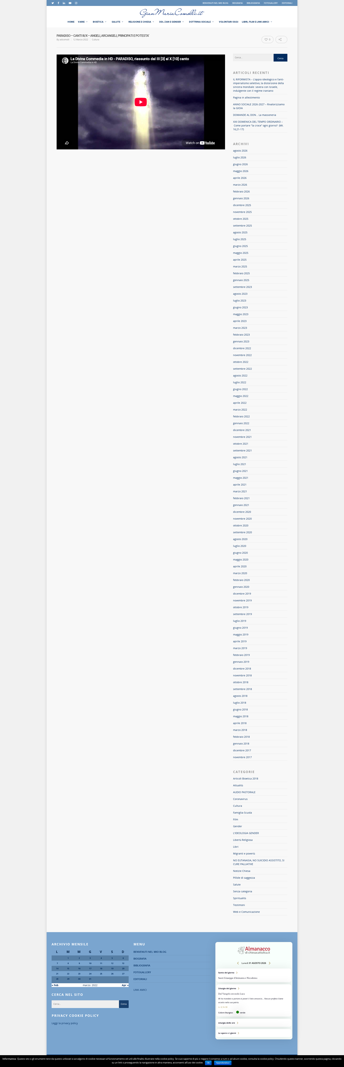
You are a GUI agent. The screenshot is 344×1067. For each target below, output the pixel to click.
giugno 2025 (240, 246)
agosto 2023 (240, 293)
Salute (237, 884)
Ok (208, 1063)
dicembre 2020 (242, 512)
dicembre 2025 (242, 205)
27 (123, 973)
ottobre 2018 (240, 682)
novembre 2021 (242, 437)
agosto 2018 (240, 696)
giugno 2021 (240, 471)
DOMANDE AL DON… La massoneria (254, 115)
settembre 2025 (242, 225)
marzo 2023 (240, 327)
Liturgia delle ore (253, 1023)
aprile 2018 (240, 723)
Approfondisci (223, 1063)
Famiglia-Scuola (242, 812)
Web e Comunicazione (246, 911)
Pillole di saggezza (244, 877)
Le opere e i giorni (253, 1033)
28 (57, 979)
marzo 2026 (240, 184)
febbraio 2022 (241, 416)
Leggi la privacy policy (65, 1023)
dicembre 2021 (242, 430)
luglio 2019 (239, 621)
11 (101, 963)
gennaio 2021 (241, 505)
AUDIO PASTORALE (244, 792)
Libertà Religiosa (243, 840)
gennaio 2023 (241, 341)
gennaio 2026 (241, 198)
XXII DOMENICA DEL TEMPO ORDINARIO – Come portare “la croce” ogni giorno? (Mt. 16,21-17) (258, 125)
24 (90, 973)
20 (123, 968)
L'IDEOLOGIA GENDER (246, 833)
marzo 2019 (240, 648)
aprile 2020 (240, 566)
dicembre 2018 (242, 668)
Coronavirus (240, 799)
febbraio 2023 (241, 334)
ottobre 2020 (240, 525)
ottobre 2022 (240, 362)
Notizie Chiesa (241, 871)
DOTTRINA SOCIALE (200, 21)
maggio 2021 (240, 477)
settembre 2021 (242, 450)
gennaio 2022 (241, 423)
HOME (71, 21)
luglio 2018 (239, 702)
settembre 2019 (242, 614)
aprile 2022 (240, 402)
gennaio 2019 (241, 661)
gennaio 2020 (241, 586)
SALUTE (116, 21)
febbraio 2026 (241, 191)
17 (90, 968)
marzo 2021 (240, 491)
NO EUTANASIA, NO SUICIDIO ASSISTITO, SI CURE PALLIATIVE (258, 862)
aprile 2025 (240, 259)
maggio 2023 (240, 314)
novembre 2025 (242, 212)
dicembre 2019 (242, 593)
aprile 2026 (240, 178)
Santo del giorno (253, 975)
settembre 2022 (242, 368)
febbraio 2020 (241, 580)
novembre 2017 (242, 757)
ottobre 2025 (240, 218)
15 (68, 968)
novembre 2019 (242, 600)
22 (68, 973)
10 (90, 963)
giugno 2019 (240, 627)
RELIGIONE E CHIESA (139, 21)
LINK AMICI (140, 989)
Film (235, 819)
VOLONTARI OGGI (228, 21)
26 (112, 973)
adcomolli (64, 39)
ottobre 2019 (240, 607)
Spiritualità (239, 898)
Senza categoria (242, 891)
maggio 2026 (240, 171)
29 (68, 979)
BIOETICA (98, 21)
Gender (237, 826)
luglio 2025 (239, 239)
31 (90, 979)
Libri (235, 846)
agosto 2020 (240, 539)
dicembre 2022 (242, 348)
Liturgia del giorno (253, 1000)
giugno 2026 (240, 164)
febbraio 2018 (241, 736)
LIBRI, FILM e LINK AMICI (255, 21)
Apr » (125, 985)
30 (79, 979)
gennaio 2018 (241, 743)
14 (57, 968)
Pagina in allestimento (246, 97)
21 (57, 973)
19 (112, 968)
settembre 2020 (242, 532)
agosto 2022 (240, 375)
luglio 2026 (239, 157)
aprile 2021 (240, 484)
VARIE (81, 21)
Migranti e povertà (244, 853)
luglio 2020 (239, 546)
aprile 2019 (240, 641)
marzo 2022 (240, 409)
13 (123, 963)
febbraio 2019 (241, 655)
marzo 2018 (240, 730)
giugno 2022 (240, 389)
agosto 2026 (240, 150)
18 (101, 968)
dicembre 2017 (242, 750)
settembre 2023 (242, 287)
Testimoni (239, 905)
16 (79, 968)
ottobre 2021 (240, 443)
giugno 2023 (240, 307)
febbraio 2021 (241, 498)
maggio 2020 (240, 559)
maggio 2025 (240, 253)
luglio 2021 (239, 464)
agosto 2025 (240, 232)
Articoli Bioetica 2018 (245, 778)
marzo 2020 (240, 573)
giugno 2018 (240, 709)
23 (79, 973)
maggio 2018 (240, 716)
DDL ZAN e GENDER (170, 21)
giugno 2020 (240, 552)
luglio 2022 (239, 382)
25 (101, 973)
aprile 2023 (240, 321)
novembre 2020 (242, 518)
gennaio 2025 (241, 280)
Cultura (95, 39)
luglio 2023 (239, 300)
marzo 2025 (240, 266)
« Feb (55, 985)
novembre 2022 (242, 355)
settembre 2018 (242, 689)
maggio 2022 (240, 396)
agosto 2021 (240, 457)
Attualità (238, 785)
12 (112, 963)
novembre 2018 (242, 675)
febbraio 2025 (241, 273)
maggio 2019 (240, 634)
